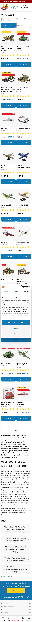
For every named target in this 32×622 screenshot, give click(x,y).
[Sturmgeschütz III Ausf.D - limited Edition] (8, 37)
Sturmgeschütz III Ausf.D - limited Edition (7, 48)
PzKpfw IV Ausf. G (7, 280)
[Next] (25, 430)
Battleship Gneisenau (20, 403)
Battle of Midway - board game (7, 403)
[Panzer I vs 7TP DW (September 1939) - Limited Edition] (8, 78)
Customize (15, 328)
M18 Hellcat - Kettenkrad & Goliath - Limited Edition (22, 282)
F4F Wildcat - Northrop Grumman (23, 166)
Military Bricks (15, 7)
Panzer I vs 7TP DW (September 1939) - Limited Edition (8, 89)
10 (20, 430)
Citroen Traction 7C (23, 128)
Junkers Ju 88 (6, 205)
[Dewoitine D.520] (23, 196)
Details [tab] (16, 291)
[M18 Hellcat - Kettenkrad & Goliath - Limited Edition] (23, 270)
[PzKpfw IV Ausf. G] (8, 270)
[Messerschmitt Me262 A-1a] (23, 354)
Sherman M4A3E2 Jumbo (22, 47)
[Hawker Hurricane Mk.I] (8, 156)
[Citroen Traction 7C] (23, 119)
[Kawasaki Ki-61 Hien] (23, 233)
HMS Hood (4, 128)
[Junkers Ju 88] (8, 196)
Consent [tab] (5, 291)
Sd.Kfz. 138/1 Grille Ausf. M (22, 88)
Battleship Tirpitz (7, 242)
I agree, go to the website (16, 322)
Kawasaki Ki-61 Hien (23, 242)
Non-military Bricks (25, 7)
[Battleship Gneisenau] (23, 393)
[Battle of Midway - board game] (8, 393)
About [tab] (26, 291)
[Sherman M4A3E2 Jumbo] (23, 37)
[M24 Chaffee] (8, 354)
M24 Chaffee (6, 363)
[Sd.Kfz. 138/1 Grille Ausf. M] (23, 78)
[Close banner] (29, 286)
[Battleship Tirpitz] (8, 233)
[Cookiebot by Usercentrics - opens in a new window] (21, 286)
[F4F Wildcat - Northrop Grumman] (23, 156)
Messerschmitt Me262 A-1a (21, 364)
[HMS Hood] (8, 119)
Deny (16, 334)
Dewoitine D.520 (22, 205)
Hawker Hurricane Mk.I (7, 166)
